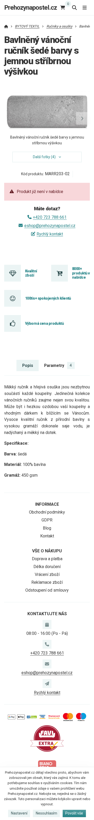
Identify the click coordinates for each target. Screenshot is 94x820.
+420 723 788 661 (50, 217)
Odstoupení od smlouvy (47, 590)
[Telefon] (47, 644)
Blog (47, 528)
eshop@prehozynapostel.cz (49, 225)
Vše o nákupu (47, 550)
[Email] (47, 663)
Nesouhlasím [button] (46, 813)
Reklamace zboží (47, 582)
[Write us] (47, 683)
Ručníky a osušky (59, 26)
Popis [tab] (27, 365)
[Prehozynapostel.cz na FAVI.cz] (47, 738)
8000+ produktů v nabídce (81, 273)
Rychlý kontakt (50, 234)
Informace (47, 504)
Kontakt (47, 535)
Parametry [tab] (58, 365)
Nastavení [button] (19, 813)
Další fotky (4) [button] (44, 157)
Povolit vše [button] (74, 813)
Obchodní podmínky (47, 512)
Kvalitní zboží (31, 273)
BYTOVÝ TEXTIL (27, 26)
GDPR (47, 520)
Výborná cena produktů (44, 323)
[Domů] (6, 26)
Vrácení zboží (47, 574)
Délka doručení (47, 566)
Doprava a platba (47, 558)
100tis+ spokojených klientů (48, 298)
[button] (82, 118)
